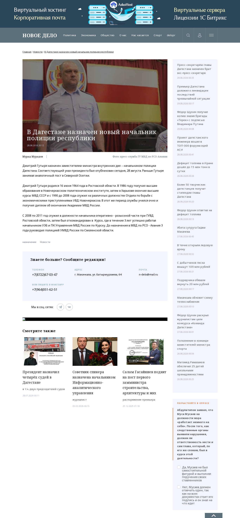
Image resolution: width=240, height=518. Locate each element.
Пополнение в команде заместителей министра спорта (193, 344)
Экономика (88, 35)
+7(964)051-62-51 (44, 289)
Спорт (158, 35)
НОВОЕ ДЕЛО (39, 35)
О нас (123, 35)
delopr (171, 35)
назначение (29, 242)
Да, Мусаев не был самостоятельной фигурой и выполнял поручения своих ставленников (196, 474)
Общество (107, 35)
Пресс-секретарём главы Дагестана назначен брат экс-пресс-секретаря (194, 69)
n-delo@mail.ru (148, 274)
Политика (69, 35)
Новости (38, 51)
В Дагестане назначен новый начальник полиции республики (79, 51)
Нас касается (140, 35)
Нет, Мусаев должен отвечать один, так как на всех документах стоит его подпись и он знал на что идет (197, 495)
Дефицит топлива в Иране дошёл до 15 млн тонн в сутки (195, 167)
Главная (26, 51)
